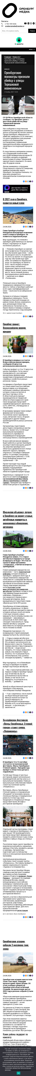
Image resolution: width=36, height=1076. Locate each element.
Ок (18, 1073)
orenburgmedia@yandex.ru (14, 26)
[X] (30, 181)
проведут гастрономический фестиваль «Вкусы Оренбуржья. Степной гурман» (15, 480)
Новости (16, 57)
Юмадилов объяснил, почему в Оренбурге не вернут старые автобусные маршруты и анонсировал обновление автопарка (18, 513)
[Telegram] (28, 181)
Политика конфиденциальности (21, 1070)
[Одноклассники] (26, 181)
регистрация (22, 904)
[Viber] (32, 181)
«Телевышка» (8, 558)
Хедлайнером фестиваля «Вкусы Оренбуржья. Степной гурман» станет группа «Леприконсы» (18, 719)
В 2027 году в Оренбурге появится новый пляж (15, 201)
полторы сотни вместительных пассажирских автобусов (15, 583)
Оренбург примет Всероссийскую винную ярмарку (14, 327)
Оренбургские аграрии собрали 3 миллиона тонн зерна (16, 932)
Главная (7, 57)
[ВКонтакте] (24, 181)
